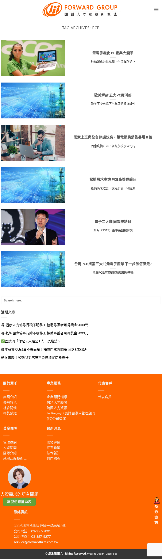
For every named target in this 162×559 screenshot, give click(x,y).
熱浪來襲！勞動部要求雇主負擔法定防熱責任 (35, 357)
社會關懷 (10, 408)
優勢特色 (10, 402)
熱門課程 (53, 458)
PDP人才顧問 (57, 402)
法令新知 (53, 453)
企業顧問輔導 (57, 397)
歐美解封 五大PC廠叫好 (113, 95)
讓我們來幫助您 (19, 501)
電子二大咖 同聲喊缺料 (113, 222)
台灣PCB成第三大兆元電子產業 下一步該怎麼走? (113, 264)
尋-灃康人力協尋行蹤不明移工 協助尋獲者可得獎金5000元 (44, 325)
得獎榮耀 (10, 413)
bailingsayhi (55, 413)
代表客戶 (105, 397)
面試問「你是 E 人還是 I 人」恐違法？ (33, 341)
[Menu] (156, 9)
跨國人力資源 (57, 408)
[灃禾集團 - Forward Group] (81, 9)
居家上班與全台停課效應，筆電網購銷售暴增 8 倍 (113, 137)
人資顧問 (10, 447)
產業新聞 (53, 447)
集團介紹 (10, 397)
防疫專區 (53, 442)
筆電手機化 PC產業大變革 (113, 53)
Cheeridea (111, 553)
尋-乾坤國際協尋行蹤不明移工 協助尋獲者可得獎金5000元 (44, 333)
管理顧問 (10, 442)
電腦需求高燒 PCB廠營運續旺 (112, 179)
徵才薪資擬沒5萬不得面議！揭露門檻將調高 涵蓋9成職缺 (43, 349)
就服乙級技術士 (15, 458)
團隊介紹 (10, 453)
